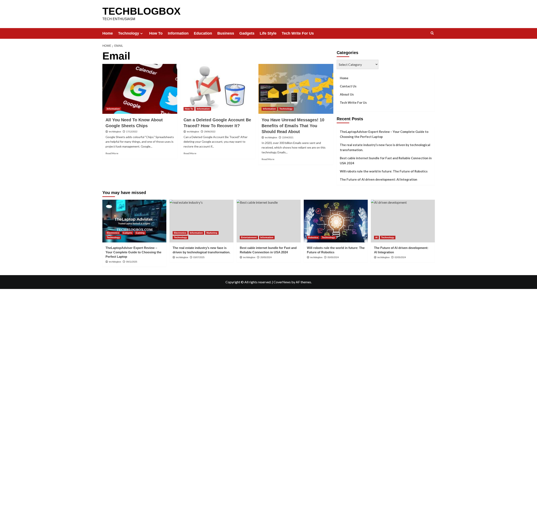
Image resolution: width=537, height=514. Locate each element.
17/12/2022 (131, 131)
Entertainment (249, 237)
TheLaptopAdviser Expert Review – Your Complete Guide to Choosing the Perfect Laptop (384, 134)
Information (178, 33)
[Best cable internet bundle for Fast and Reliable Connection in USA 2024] (269, 221)
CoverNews (282, 282)
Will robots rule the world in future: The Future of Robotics (384, 171)
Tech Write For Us (298, 33)
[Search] (432, 33)
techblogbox (115, 131)
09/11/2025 (131, 261)
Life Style (268, 33)
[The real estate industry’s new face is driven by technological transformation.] (201, 221)
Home (107, 33)
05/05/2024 (333, 257)
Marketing (211, 233)
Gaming (140, 233)
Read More (112, 153)
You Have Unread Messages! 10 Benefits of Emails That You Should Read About (293, 126)
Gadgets (246, 33)
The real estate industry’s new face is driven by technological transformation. (385, 147)
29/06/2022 (209, 131)
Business (225, 33)
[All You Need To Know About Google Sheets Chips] (139, 89)
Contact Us (348, 86)
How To (156, 33)
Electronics (113, 233)
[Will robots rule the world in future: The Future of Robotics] (336, 221)
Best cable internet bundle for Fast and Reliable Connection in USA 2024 (386, 160)
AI (376, 237)
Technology (128, 33)
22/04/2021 (287, 137)
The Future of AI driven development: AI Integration (378, 179)
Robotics (313, 237)
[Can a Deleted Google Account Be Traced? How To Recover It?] (217, 89)
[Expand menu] (141, 33)
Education (203, 33)
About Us (347, 94)
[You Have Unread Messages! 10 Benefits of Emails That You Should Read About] (295, 89)
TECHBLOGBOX (141, 11)
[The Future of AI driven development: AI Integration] (403, 221)
